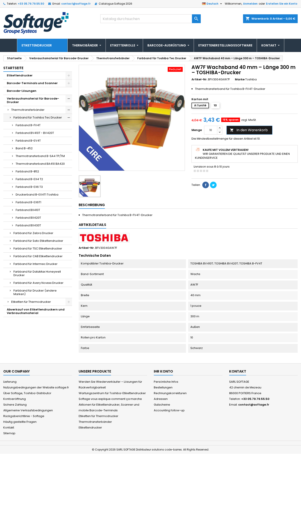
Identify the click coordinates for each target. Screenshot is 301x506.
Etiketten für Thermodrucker (31, 302)
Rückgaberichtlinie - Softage (23, 416)
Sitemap (9, 433)
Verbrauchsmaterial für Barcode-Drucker (33, 100)
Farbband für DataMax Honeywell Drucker (37, 273)
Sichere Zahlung (15, 405)
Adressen (161, 399)
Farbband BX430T (28, 225)
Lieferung (10, 382)
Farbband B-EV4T (28, 141)
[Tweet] (213, 185)
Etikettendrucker (20, 75)
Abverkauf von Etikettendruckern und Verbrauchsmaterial (36, 311)
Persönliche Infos (166, 382)
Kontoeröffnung (14, 399)
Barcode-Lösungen (21, 91)
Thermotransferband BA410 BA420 (40, 164)
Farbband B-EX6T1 (28, 202)
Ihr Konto (163, 371)
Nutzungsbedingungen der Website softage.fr (36, 387)
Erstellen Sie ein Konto (281, 4)
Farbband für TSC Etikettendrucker (37, 248)
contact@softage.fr (76, 4)
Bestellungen (163, 387)
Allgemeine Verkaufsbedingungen (28, 410)
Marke (240, 79)
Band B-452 (24, 148)
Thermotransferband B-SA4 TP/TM (40, 156)
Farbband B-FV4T (28, 125)
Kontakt (8, 427)
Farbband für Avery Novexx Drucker (38, 283)
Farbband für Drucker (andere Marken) (35, 292)
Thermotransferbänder (28, 110)
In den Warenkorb (249, 130)
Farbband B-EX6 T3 (29, 187)
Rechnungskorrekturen (170, 393)
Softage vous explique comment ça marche (110, 399)
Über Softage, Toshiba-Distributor (27, 393)
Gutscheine (162, 405)
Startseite (13, 67)
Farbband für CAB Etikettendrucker (38, 256)
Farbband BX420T (28, 218)
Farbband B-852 (27, 171)
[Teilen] (205, 185)
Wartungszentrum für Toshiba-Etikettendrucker (112, 393)
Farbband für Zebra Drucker (33, 233)
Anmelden (250, 4)
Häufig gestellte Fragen (20, 422)
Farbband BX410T (28, 210)
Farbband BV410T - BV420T (35, 133)
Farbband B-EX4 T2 (29, 179)
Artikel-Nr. (199, 79)
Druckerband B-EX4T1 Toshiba (37, 194)
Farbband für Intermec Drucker (35, 264)
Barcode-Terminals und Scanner (32, 83)
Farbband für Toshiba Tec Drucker (37, 117)
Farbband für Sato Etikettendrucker (38, 241)
